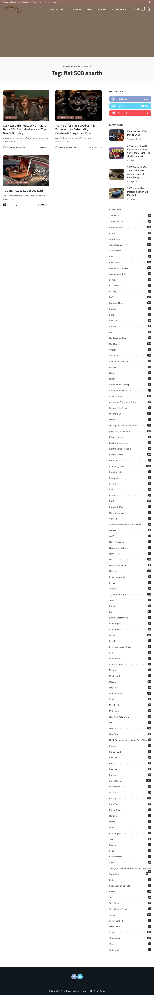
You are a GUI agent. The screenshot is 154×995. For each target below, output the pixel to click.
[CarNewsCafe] (12, 9)
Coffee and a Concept (119, 384)
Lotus (111, 653)
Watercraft (114, 950)
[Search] (148, 9)
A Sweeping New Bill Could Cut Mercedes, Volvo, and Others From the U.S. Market (139, 151)
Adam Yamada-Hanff (16, 147)
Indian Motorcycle (117, 577)
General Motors (116, 513)
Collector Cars (116, 396)
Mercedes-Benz (116, 693)
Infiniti (112, 583)
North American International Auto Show (128, 740)
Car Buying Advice (117, 338)
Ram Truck (114, 804)
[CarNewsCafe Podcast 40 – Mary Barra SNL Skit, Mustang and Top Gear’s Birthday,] (26, 105)
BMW (111, 297)
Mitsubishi (114, 705)
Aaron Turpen (13, 205)
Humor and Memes (118, 565)
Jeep (111, 600)
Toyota (112, 915)
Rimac (112, 821)
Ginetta (112, 530)
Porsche (113, 775)
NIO (111, 723)
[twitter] (130, 106)
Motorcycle (114, 711)
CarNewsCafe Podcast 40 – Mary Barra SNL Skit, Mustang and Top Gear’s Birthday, (24, 129)
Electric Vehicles (117, 454)
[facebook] (130, 99)
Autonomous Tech (117, 274)
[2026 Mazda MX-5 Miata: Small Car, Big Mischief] (116, 193)
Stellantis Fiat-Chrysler (120, 886)
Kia (110, 612)
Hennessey (114, 554)
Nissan (112, 728)
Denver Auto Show (118, 408)
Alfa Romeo (114, 239)
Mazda (112, 682)
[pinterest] (130, 113)
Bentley (112, 280)
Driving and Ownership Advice (123, 425)
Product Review (116, 786)
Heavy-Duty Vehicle (118, 548)
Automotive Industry (118, 268)
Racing (112, 798)
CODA (112, 379)
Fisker (112, 495)
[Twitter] (149, 2)
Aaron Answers (116, 227)
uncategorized (116, 921)
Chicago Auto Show (118, 361)
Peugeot (113, 746)
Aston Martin (115, 250)
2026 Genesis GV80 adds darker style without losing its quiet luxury (136, 172)
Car (111, 332)
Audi (111, 256)
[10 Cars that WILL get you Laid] (26, 170)
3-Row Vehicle (116, 221)
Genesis (113, 519)
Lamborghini (115, 623)
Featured (113, 478)
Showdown (114, 874)
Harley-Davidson (117, 542)
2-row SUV (114, 215)
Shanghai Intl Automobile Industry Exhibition (130, 868)
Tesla (111, 897)
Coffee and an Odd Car (120, 390)
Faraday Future (116, 472)
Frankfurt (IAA (116, 507)
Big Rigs (113, 291)
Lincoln (112, 641)
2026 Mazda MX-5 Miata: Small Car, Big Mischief (137, 192)
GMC (111, 536)
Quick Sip (113, 792)
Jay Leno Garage (117, 594)
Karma (112, 606)
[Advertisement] (77, 36)
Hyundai (113, 571)
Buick (111, 315)
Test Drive (114, 903)
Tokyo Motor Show (118, 909)
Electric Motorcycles (118, 443)
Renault (113, 816)
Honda (112, 559)
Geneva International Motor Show (125, 524)
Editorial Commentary (17, 183)
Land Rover (114, 629)
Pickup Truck (115, 752)
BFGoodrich (115, 285)
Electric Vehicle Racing (120, 449)
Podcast (11, 118)
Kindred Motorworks (118, 618)
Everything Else (116, 466)
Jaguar (112, 588)
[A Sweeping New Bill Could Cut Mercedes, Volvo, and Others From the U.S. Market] (116, 153)
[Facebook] (146, 2)
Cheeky (112, 350)
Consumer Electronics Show (122, 402)
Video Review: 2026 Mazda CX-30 (136, 133)
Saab (111, 839)
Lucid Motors (115, 658)
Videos (112, 932)
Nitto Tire (113, 734)
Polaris (112, 763)
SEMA (112, 862)
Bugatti (112, 309)
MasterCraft (114, 676)
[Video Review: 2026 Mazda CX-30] (116, 135)
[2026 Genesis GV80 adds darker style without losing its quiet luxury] (116, 174)
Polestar (113, 769)
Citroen (112, 373)
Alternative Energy (118, 245)
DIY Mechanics (116, 414)
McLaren (113, 688)
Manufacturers (116, 664)
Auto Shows (114, 262)
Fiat (78, 118)
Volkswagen (114, 938)
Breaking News (66, 118)
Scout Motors (115, 856)
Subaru (112, 891)
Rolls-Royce (115, 833)
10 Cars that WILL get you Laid (23, 190)
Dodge (112, 419)
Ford (111, 501)
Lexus (112, 635)
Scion (111, 851)
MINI (111, 699)
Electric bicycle (116, 437)
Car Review (114, 344)
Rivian (112, 827)
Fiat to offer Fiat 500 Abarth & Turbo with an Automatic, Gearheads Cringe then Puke (75, 129)
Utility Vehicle (115, 926)
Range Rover (115, 810)
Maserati (113, 670)
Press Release (116, 781)
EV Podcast (114, 460)
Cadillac (113, 320)
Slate (111, 880)
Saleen (112, 845)
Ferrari (112, 484)
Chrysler (113, 367)
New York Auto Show (119, 717)
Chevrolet (113, 355)
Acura (112, 233)
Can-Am (113, 326)
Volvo (111, 944)
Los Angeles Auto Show (120, 647)
